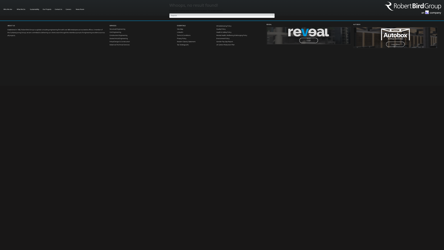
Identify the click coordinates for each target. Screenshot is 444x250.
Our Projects (47, 9)
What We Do (21, 9)
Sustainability (34, 9)
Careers (68, 9)
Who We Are (7, 9)
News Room (80, 9)
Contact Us (58, 9)
